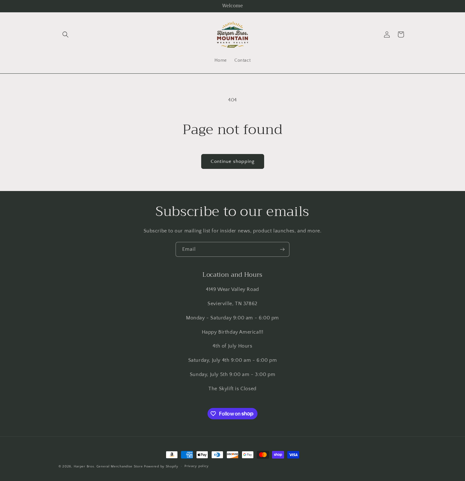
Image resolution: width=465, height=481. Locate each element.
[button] (65, 34)
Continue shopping (233, 161)
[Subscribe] (282, 249)
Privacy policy (196, 466)
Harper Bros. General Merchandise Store (108, 466)
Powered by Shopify (161, 466)
